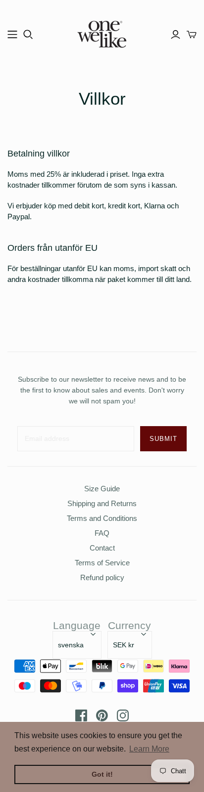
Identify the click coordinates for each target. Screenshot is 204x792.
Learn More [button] (149, 749)
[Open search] (28, 35)
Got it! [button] (102, 774)
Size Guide (102, 488)
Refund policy (102, 577)
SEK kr (123, 645)
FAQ (102, 533)
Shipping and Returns (102, 503)
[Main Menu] (12, 35)
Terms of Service (102, 562)
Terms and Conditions (102, 518)
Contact (102, 548)
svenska (71, 645)
